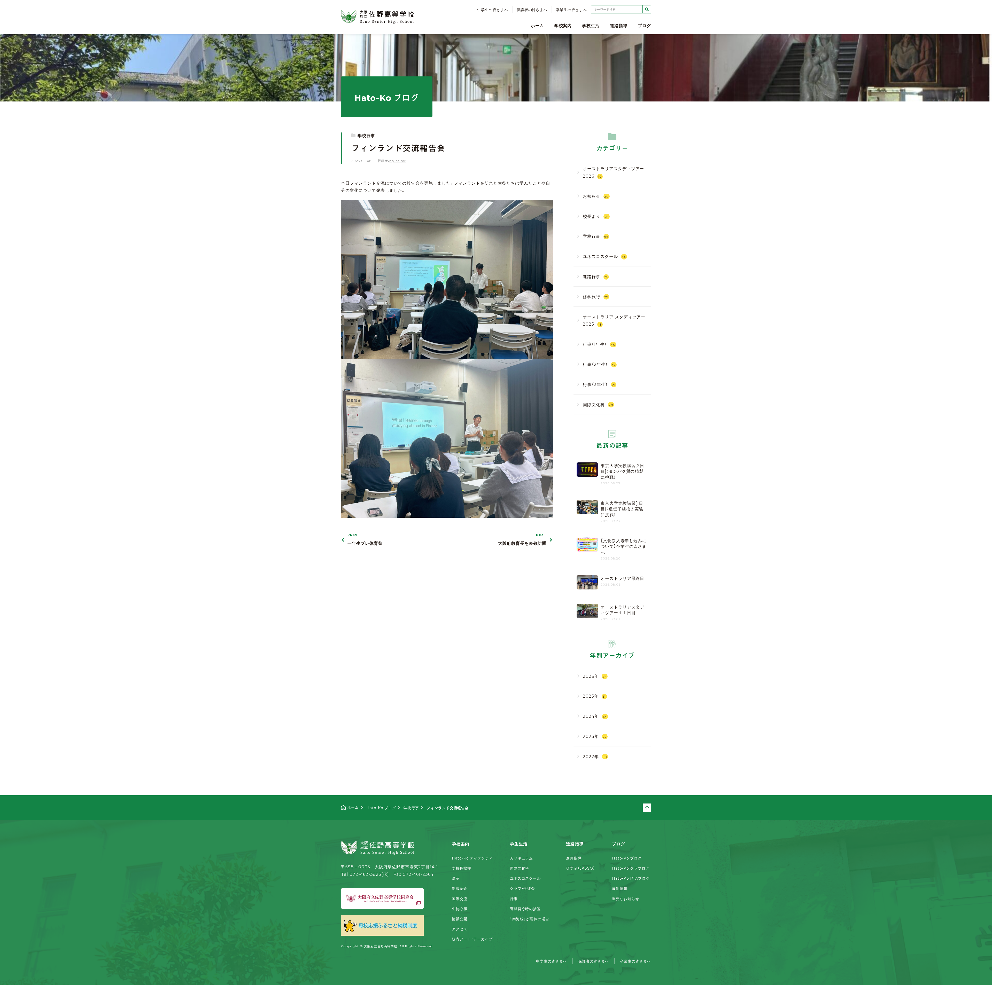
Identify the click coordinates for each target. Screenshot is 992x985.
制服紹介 (459, 888)
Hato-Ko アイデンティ (472, 858)
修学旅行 (595, 296)
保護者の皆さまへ (532, 9)
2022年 (595, 756)
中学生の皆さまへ (492, 9)
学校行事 (366, 135)
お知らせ (596, 196)
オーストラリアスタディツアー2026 (613, 172)
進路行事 (595, 276)
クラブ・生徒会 (522, 888)
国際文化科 (598, 404)
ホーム (537, 25)
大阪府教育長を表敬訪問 (522, 539)
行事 (514, 898)
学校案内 (563, 25)
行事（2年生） (599, 364)
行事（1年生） (599, 344)
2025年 (594, 696)
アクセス (459, 928)
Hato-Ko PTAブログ (630, 878)
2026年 (595, 676)
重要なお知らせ (625, 898)
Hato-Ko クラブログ (630, 868)
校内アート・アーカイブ (472, 938)
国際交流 (459, 898)
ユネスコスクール (604, 256)
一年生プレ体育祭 (365, 539)
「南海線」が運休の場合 (529, 918)
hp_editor (397, 160)
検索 (647, 9)
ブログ (644, 25)
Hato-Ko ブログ (627, 858)
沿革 (456, 878)
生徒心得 (459, 908)
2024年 (595, 716)
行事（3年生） (599, 384)
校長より (596, 216)
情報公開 (459, 918)
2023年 (595, 736)
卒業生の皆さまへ (571, 9)
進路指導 (618, 25)
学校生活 (591, 25)
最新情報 (619, 888)
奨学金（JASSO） (580, 868)
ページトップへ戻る (650, 808)
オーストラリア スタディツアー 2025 (614, 320)
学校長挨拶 (461, 868)
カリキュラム (521, 858)
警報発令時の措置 (525, 908)
